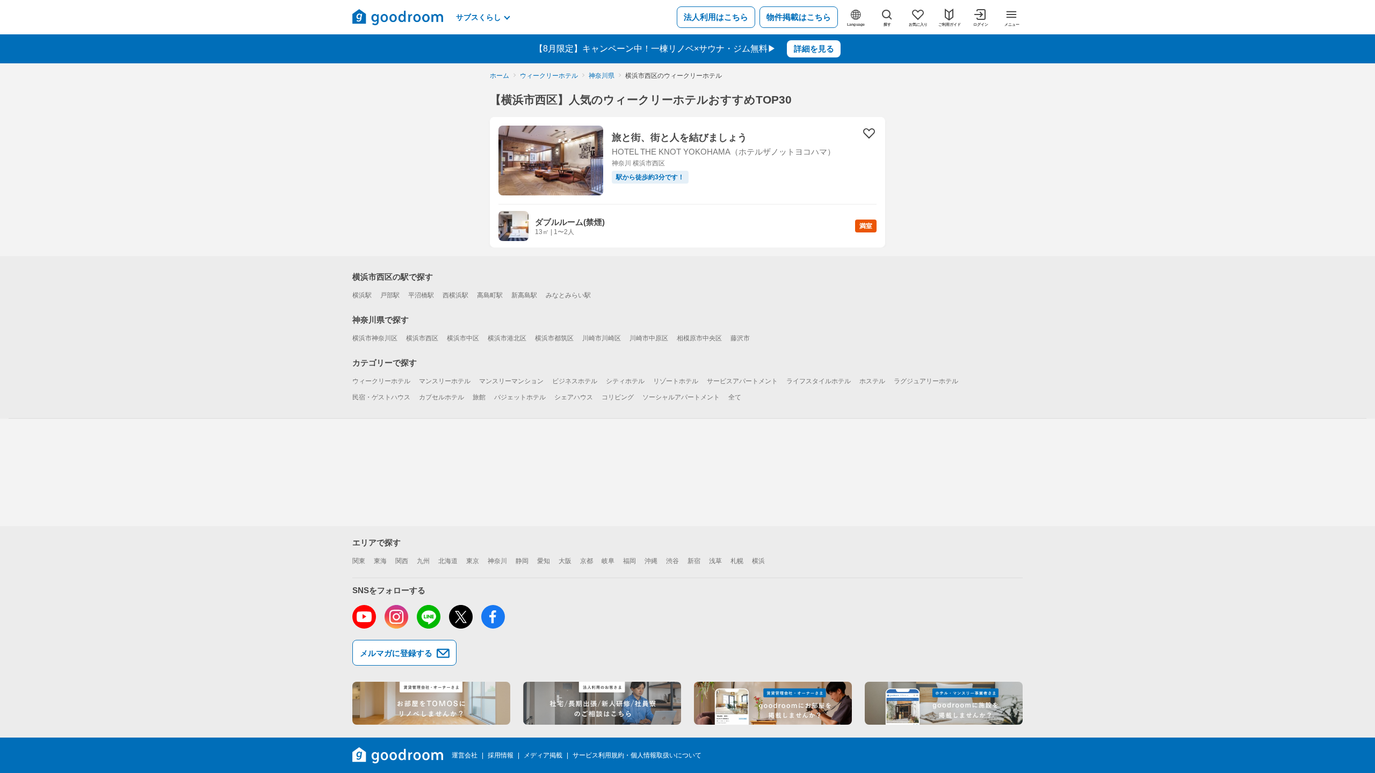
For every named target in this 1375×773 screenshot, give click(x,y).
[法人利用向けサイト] (602, 703)
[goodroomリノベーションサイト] (431, 703)
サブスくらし (478, 17)
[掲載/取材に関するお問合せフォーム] (944, 703)
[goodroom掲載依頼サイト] (773, 703)
